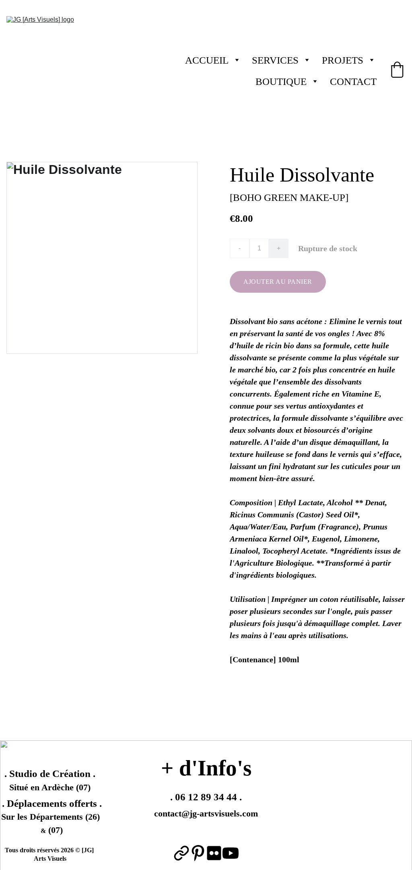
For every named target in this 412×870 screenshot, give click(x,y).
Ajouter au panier (277, 281)
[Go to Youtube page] (230, 853)
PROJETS (342, 60)
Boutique (281, 81)
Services (275, 60)
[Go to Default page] (181, 853)
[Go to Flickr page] (214, 853)
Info (217, 768)
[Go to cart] (397, 71)
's (244, 768)
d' (188, 768)
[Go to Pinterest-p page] (198, 853)
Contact (353, 81)
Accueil (207, 60)
